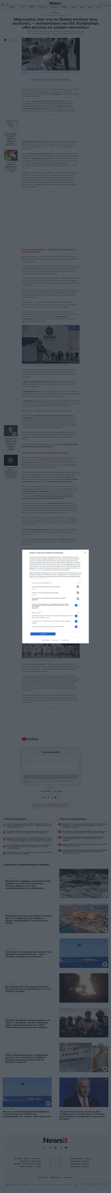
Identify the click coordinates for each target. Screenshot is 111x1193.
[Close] (85, 553)
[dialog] (55, 596)
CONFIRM (43, 634)
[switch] (77, 587)
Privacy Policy (65, 640)
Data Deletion (45, 640)
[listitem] (55, 583)
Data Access (55, 640)
